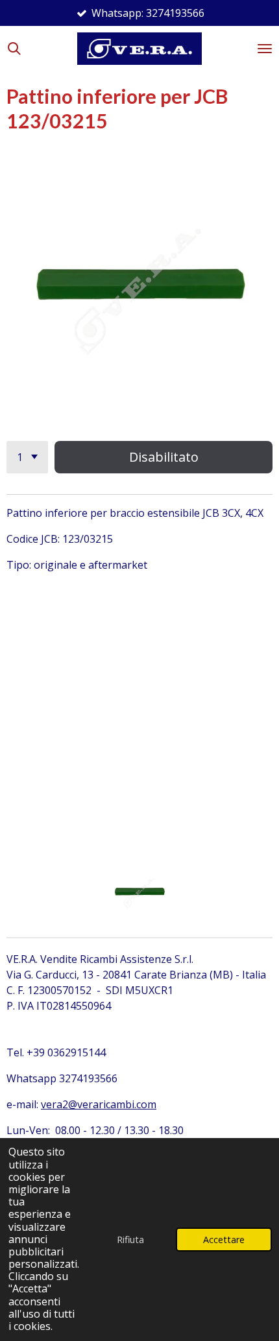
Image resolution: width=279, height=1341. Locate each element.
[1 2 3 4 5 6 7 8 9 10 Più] (27, 457)
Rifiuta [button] (130, 1239)
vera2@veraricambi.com (98, 1104)
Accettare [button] (224, 1239)
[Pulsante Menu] (264, 48)
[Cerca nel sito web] (14, 48)
